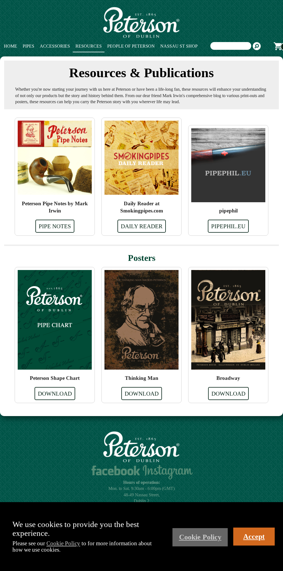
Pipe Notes (55, 226)
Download (55, 393)
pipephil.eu (228, 226)
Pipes (28, 46)
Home (10, 46)
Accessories (55, 46)
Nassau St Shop (179, 46)
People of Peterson (131, 46)
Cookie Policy (63, 543)
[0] (278, 46)
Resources (88, 46)
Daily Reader (142, 226)
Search (257, 46)
